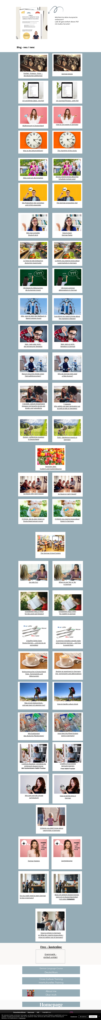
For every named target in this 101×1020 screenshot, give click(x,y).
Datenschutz (22, 1018)
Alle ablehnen (83, 1016)
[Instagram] (71, 1013)
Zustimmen (93, 1016)
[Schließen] (99, 1016)
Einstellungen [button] (74, 1016)
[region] (33, 66)
